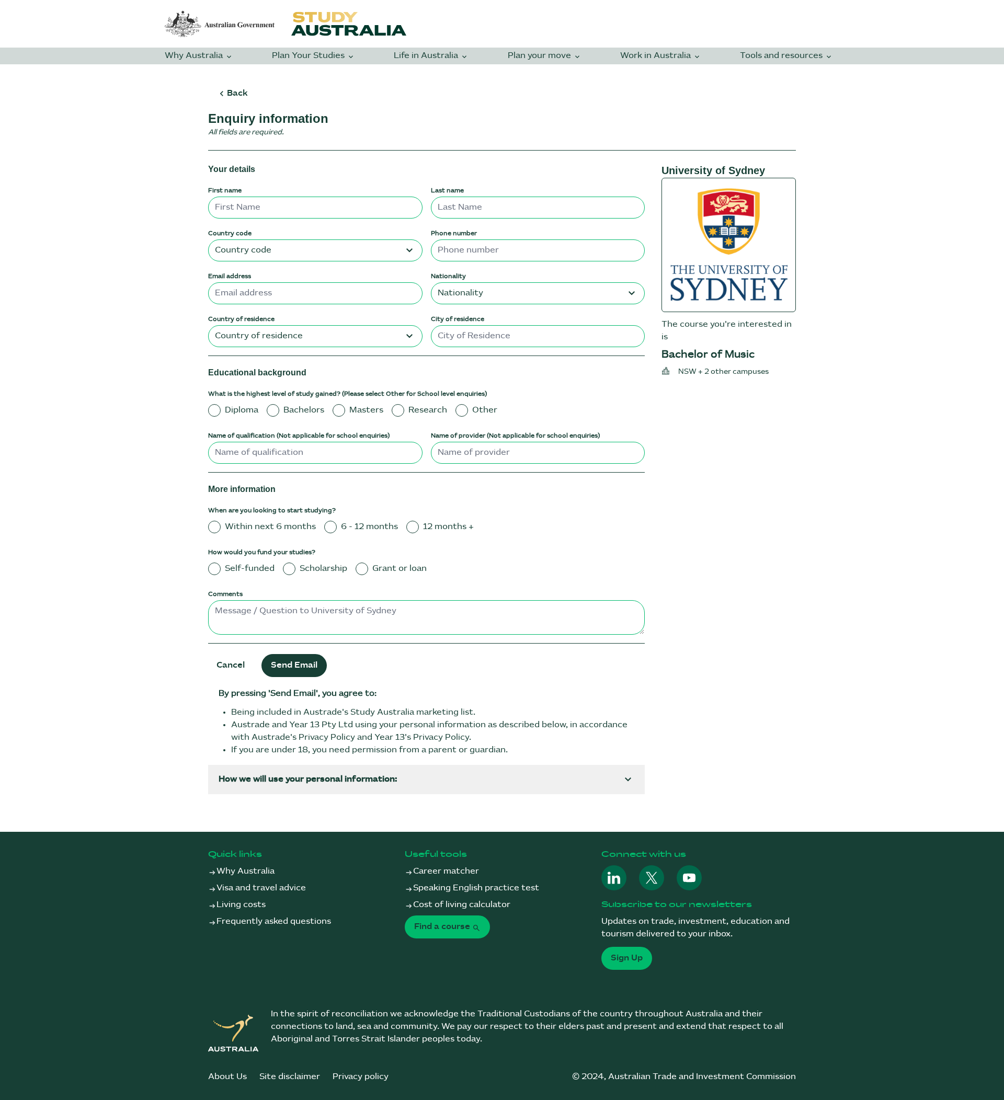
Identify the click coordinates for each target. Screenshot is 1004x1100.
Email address (229, 276)
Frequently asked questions (273, 921)
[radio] (214, 410)
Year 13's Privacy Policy (421, 737)
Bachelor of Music (708, 354)
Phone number (454, 233)
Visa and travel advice (261, 888)
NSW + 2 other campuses (723, 371)
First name (225, 190)
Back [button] (237, 93)
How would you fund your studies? (261, 552)
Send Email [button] (294, 665)
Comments (225, 594)
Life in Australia (427, 55)
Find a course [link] (443, 926)
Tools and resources (782, 55)
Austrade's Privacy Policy (303, 737)
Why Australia (195, 55)
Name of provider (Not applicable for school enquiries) (515, 435)
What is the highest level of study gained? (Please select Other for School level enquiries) (347, 394)
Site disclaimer (289, 1076)
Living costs (241, 904)
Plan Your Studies (309, 55)
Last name (447, 190)
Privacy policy (361, 1076)
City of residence (457, 319)
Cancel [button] (230, 665)
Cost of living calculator (461, 904)
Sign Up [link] (627, 958)
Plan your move (540, 55)
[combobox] (315, 250)
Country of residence (241, 319)
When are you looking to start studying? (272, 510)
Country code (230, 233)
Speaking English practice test (476, 888)
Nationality (448, 276)
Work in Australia (656, 55)
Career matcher (446, 871)
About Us (227, 1076)
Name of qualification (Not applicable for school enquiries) (299, 435)
